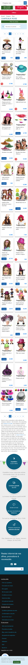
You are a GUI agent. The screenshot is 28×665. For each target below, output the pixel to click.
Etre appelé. (5, 589)
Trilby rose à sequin (20, 353)
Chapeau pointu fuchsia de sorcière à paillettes (6, 379)
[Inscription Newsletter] (21, 569)
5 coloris (4, 309)
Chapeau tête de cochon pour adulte (20, 328)
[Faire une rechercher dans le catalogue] (25, 3)
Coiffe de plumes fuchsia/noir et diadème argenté (5, 329)
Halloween (4, 641)
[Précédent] (7, 33)
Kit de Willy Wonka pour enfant (20, 52)
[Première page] (4, 33)
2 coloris (4, 284)
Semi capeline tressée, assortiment (20, 77)
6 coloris (4, 183)
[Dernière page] (23, 33)
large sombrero (20, 435)
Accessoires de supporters (8, 635)
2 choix (17, 334)
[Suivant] (20, 33)
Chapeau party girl (20, 378)
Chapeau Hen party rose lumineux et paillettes (20, 179)
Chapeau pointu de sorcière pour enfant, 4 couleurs (7, 103)
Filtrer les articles (14, 21)
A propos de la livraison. (8, 604)
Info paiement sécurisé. (7, 601)
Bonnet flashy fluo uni (21, 202)
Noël (3, 644)
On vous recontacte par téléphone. (14, 512)
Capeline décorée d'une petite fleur (20, 303)
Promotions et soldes (7, 629)
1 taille (3, 58)
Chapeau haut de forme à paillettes (20, 404)
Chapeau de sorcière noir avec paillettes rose (20, 279)
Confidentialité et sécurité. (8, 613)
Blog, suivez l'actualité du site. (9, 632)
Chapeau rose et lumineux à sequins (20, 253)
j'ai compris (17, 662)
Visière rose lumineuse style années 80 (5, 254)
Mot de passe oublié (7, 592)
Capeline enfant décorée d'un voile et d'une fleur (6, 204)
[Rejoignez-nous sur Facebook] (12, 564)
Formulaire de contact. (7, 585)
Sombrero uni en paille (7, 152)
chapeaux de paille (8, 423)
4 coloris (18, 133)
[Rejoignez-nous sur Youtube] (15, 564)
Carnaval (4, 638)
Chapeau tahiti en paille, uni (20, 128)
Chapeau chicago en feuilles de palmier (6, 77)
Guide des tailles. (6, 598)
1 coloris (18, 208)
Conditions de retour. (7, 595)
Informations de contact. (8, 620)
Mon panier (22, 7)
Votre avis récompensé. (8, 626)
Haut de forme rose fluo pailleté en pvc (6, 128)
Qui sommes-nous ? (7, 616)
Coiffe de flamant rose (21, 102)
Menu (14, 12)
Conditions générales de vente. (9, 610)
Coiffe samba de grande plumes (5, 178)
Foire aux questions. (7, 582)
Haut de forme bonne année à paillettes (6, 404)
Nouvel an (4, 647)
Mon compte (7, 7)
